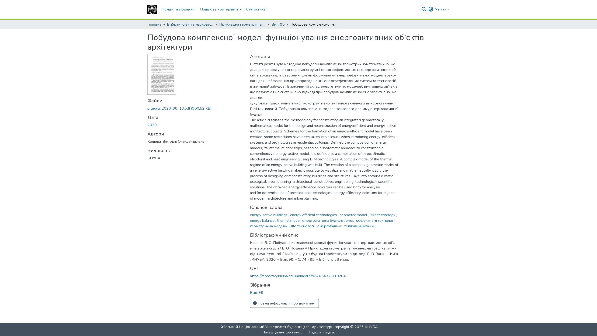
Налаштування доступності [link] (284, 332)
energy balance (262, 220)
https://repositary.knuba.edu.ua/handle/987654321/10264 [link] (298, 276)
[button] (152, 9)
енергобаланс (330, 226)
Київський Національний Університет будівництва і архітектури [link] (276, 326)
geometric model (354, 215)
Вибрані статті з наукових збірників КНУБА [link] (190, 24)
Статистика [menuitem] (256, 9)
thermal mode (289, 220)
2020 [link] (152, 125)
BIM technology (383, 215)
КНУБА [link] (371, 326)
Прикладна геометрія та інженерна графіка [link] (242, 24)
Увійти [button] (441, 9)
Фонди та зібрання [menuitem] (177, 9)
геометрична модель (269, 226)
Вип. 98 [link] (278, 24)
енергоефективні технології (371, 220)
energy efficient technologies (314, 215)
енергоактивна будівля (323, 220)
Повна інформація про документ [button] (286, 303)
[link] (195, 108)
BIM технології (302, 226)
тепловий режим (359, 226)
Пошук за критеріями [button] (219, 9)
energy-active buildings (269, 215)
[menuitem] (220, 9)
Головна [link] (154, 24)
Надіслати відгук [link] (322, 332)
